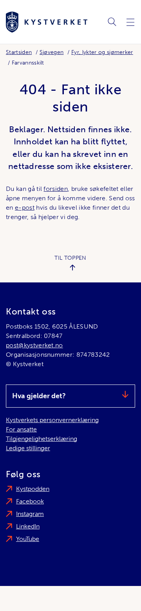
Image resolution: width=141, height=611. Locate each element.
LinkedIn (28, 526)
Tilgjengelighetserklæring (41, 438)
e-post (24, 207)
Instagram (30, 514)
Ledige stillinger (28, 448)
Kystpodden (32, 488)
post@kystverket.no (34, 345)
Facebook (30, 501)
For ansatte (21, 429)
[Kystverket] (46, 22)
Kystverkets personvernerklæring (52, 420)
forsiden (55, 188)
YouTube (27, 539)
